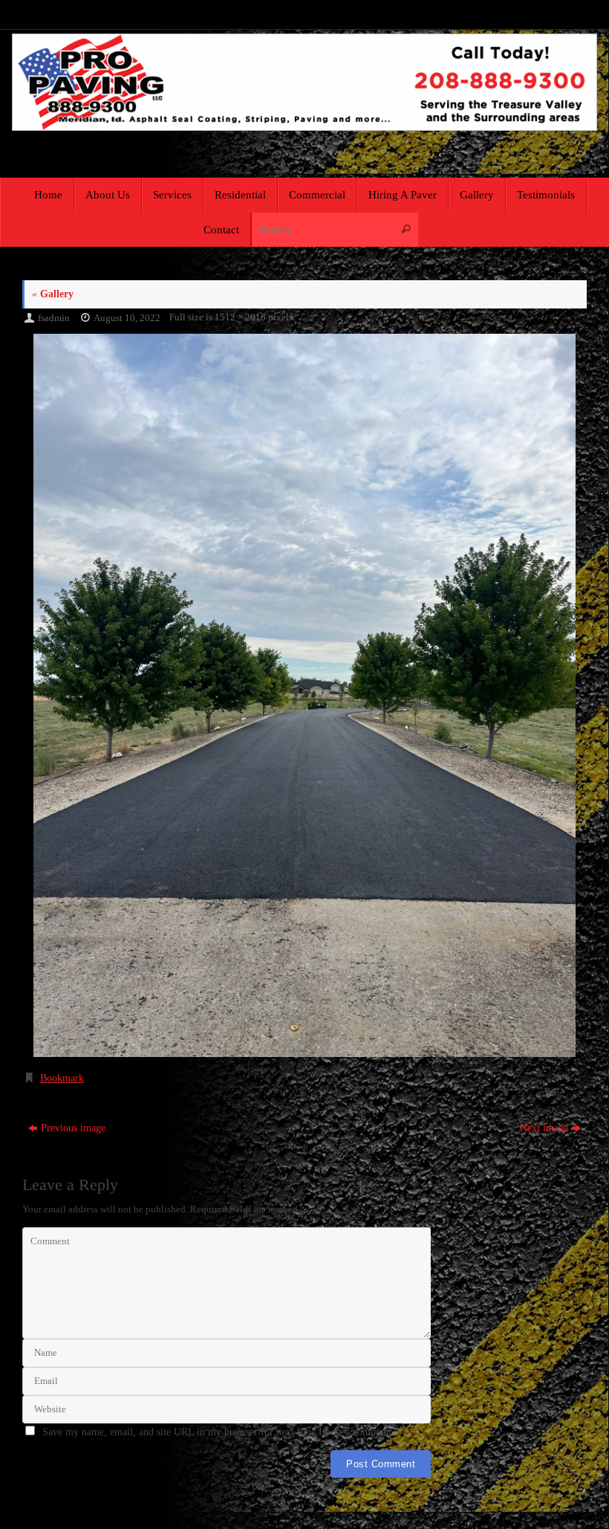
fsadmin (54, 318)
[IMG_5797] (304, 695)
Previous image (73, 1128)
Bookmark (62, 1078)
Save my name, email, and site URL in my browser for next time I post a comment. (218, 1432)
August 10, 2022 (127, 318)
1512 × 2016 (240, 317)
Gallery (53, 294)
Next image (544, 1128)
